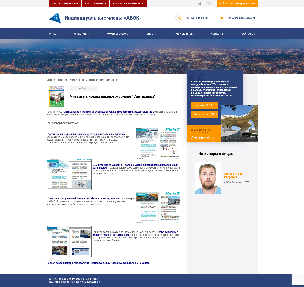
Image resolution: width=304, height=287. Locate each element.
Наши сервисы (183, 33)
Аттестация (81, 33)
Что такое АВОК (202, 105)
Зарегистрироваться (243, 3)
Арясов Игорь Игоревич (233, 175)
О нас (52, 33)
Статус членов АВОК (205, 114)
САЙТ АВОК (248, 33)
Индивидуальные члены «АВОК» (201, 131)
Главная (50, 80)
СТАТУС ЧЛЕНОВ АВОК (65, 3)
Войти (223, 3)
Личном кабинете (139, 263)
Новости (151, 33)
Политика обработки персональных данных (74, 281)
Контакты (217, 33)
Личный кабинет (203, 137)
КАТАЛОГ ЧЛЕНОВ (95, 3)
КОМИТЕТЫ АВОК (117, 33)
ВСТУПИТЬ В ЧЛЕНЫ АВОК (128, 3)
